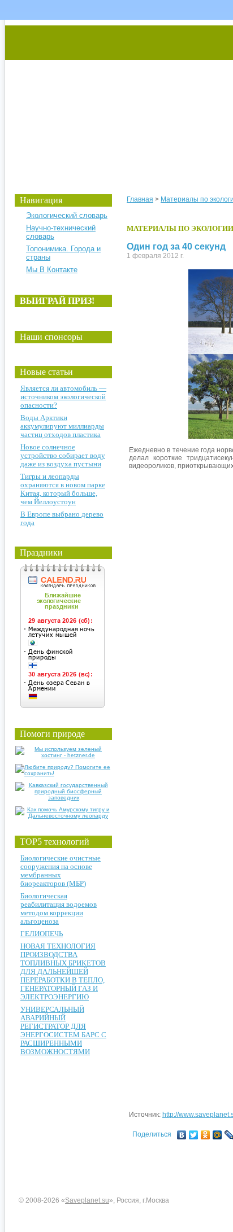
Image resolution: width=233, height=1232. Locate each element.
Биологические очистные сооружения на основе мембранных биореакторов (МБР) (60, 871)
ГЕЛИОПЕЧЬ (41, 933)
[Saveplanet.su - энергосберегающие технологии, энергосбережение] (111, 97)
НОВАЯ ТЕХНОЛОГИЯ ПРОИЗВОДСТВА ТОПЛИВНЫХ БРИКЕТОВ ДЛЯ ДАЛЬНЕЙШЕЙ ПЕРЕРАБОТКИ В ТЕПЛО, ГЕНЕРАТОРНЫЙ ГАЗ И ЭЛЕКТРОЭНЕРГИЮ (63, 971)
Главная (140, 199)
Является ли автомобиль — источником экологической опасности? (63, 396)
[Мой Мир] (217, 1135)
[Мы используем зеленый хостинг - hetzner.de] (63, 755)
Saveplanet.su (87, 1200)
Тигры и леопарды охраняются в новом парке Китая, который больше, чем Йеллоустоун (62, 489)
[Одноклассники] (206, 1135)
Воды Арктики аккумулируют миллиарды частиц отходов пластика (62, 426)
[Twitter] (194, 1135)
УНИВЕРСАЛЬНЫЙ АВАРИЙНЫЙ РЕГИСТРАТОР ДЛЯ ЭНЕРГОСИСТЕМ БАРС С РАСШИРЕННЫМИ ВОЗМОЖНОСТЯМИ (63, 1030)
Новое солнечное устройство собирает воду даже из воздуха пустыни (62, 455)
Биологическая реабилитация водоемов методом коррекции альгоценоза (58, 908)
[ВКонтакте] (182, 1135)
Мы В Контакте (51, 269)
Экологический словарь (66, 215)
